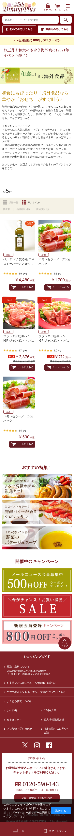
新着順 (6, 209)
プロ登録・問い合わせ (19, 728)
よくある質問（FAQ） (19, 701)
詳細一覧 (13, 202)
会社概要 (12, 710)
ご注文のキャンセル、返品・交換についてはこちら (36, 692)
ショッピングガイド (37, 656)
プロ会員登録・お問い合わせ (37, 797)
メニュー (67, 10)
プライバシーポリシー (25, 812)
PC (22, 830)
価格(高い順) (43, 209)
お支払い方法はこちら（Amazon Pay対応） (32, 682)
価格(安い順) (23, 209)
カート (57, 10)
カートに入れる (25, 287)
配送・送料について (18, 666)
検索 (66, 20)
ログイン (47, 10)
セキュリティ (14, 719)
